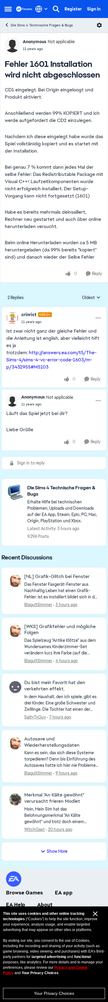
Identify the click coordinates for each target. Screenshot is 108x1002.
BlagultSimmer (38, 604)
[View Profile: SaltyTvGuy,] (15, 687)
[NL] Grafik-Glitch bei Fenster (57, 577)
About (44, 904)
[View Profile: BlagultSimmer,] (15, 581)
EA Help (15, 904)
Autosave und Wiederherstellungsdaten (52, 742)
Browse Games (24, 892)
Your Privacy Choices (54, 993)
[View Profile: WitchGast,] (15, 799)
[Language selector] (41, 9)
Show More (57, 851)
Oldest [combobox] (91, 298)
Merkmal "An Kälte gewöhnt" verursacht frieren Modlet (54, 798)
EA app (64, 892)
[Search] (56, 9)
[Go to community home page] (24, 8)
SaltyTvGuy (35, 717)
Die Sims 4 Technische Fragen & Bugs (42, 25)
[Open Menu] (99, 25)
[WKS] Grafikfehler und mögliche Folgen (60, 630)
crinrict (29, 314)
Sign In (93, 9)
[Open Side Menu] (8, 8)
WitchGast (34, 829)
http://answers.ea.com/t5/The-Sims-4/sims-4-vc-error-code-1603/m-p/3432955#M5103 (51, 359)
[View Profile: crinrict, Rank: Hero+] (12, 318)
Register (73, 9)
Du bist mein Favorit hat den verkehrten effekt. (54, 686)
